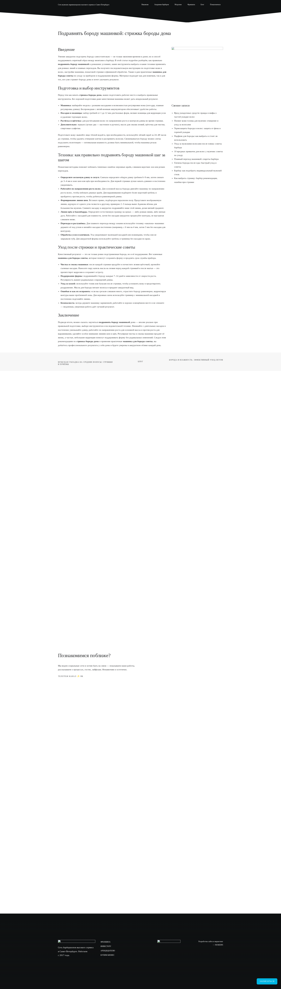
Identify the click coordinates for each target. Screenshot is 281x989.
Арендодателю (108, 951)
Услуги (159, 12)
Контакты (216, 12)
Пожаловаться (215, 5)
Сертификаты (177, 12)
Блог (202, 5)
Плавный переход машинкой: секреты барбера (196, 159)
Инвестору (106, 946)
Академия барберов (161, 5)
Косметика (198, 12)
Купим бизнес (107, 955)
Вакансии (145, 5)
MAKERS (219, 945)
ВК (81, 676)
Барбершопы (139, 12)
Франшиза (191, 5)
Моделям (178, 5)
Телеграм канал (67, 676)
